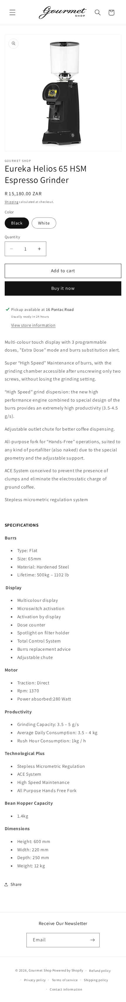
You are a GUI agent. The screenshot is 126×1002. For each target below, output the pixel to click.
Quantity (12, 236)
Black (17, 223)
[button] (12, 12)
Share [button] (16, 884)
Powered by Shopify (67, 970)
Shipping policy (96, 980)
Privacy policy (35, 980)
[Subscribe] (92, 940)
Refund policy (100, 970)
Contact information (66, 989)
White (44, 223)
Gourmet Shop (40, 970)
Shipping (11, 202)
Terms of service (65, 980)
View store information (33, 325)
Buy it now (63, 288)
